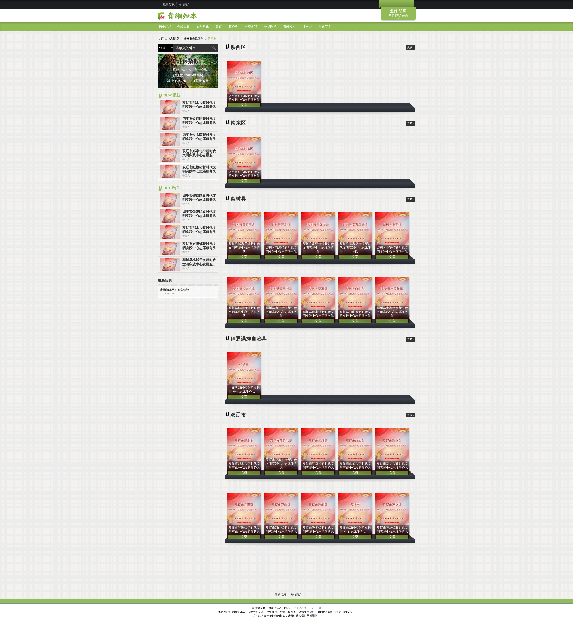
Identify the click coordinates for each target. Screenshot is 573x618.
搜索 (213, 48)
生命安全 (325, 26)
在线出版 (183, 26)
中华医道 (270, 26)
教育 (219, 26)
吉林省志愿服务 (193, 38)
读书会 (307, 26)
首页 (161, 38)
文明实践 (202, 26)
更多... (410, 47)
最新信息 (169, 4)
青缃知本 (289, 26)
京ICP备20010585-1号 (307, 608)
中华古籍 (251, 26)
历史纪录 (165, 26)
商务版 (233, 26)
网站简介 (184, 4)
